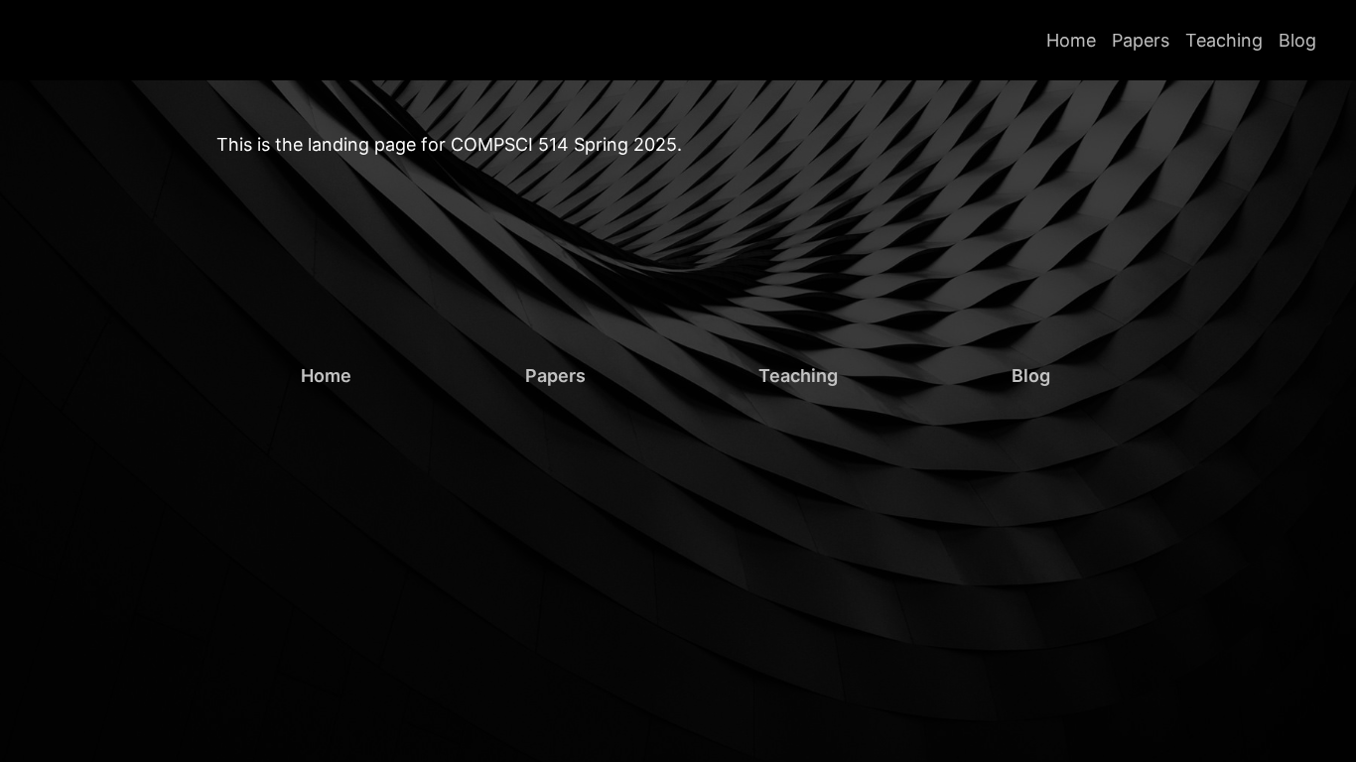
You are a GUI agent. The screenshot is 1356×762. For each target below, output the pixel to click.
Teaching (1224, 40)
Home (1071, 40)
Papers (1140, 40)
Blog (1297, 40)
